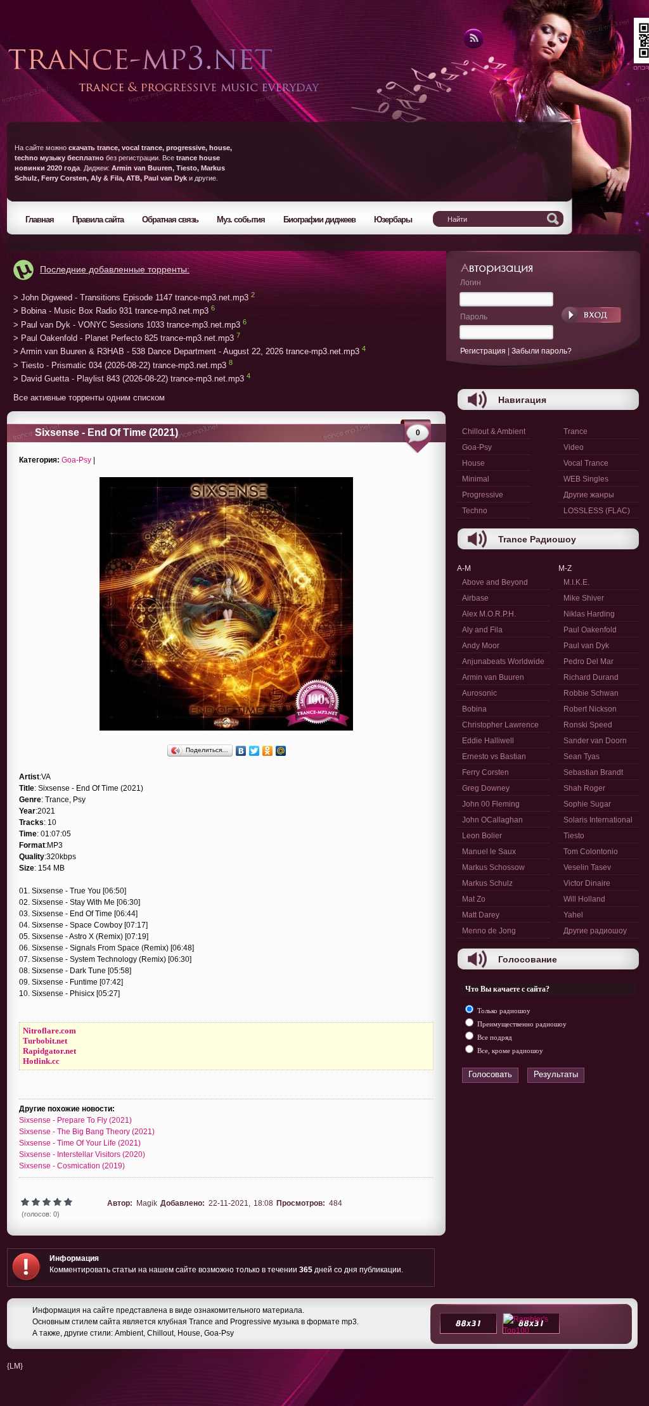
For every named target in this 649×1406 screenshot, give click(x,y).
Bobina (474, 709)
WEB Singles (585, 479)
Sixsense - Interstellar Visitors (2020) (82, 1154)
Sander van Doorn (595, 740)
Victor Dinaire (586, 883)
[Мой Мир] (281, 751)
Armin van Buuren (493, 677)
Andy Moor (480, 645)
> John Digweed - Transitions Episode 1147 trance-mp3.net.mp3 (130, 297)
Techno (474, 510)
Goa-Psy (76, 460)
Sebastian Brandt (593, 772)
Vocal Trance (585, 463)
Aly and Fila (482, 629)
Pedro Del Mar (588, 661)
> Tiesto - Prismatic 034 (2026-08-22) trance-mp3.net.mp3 (119, 365)
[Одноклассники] (267, 751)
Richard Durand (591, 677)
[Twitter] (254, 751)
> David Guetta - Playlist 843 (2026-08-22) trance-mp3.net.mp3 (128, 379)
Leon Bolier (482, 835)
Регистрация (483, 351)
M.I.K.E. (576, 582)
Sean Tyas (581, 756)
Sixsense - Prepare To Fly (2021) (75, 1120)
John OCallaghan (492, 819)
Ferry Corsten (485, 772)
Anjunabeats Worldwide (503, 661)
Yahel (573, 915)
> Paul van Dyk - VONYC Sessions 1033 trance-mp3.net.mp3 (126, 324)
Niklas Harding (589, 614)
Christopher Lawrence (500, 724)
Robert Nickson (590, 709)
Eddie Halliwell (488, 740)
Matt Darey (480, 915)
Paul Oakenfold (590, 629)
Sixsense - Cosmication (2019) (72, 1165)
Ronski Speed (587, 724)
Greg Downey (486, 788)
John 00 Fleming (491, 804)
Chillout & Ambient (493, 431)
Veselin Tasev (587, 867)
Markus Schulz (487, 883)
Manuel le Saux (489, 851)
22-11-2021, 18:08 (241, 1203)
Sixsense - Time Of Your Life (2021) (80, 1143)
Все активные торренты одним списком (89, 397)
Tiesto (573, 835)
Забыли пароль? (541, 351)
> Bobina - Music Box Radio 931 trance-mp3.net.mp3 (111, 311)
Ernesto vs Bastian (494, 756)
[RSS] (472, 46)
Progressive (482, 494)
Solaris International (598, 819)
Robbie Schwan (591, 693)
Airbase (475, 598)
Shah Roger (584, 788)
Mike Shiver (583, 598)
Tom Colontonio (590, 851)
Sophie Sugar (587, 804)
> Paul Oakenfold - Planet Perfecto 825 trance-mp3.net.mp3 (123, 338)
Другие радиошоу (595, 930)
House (473, 463)
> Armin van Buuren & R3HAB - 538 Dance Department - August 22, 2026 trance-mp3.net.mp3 (186, 352)
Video (573, 447)
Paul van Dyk (586, 645)
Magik (146, 1203)
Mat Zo (473, 899)
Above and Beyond (495, 582)
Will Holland (584, 899)
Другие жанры (588, 494)
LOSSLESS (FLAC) (596, 510)
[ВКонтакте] (241, 751)
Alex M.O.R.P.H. (489, 614)
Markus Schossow (493, 867)
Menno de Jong (489, 930)
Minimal (475, 479)
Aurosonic (479, 693)
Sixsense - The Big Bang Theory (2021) (87, 1131)
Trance (575, 431)
